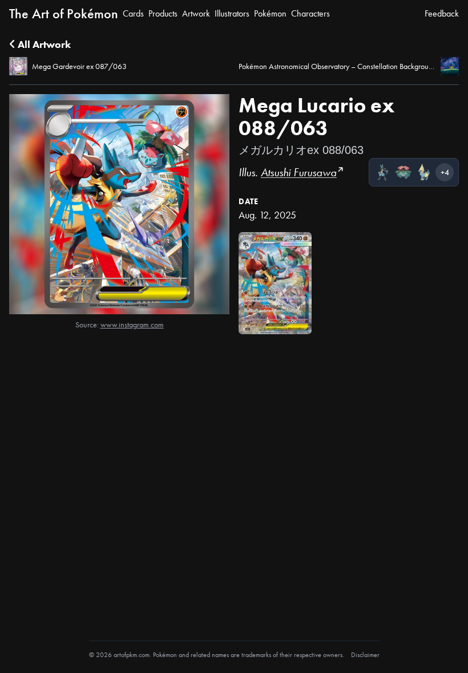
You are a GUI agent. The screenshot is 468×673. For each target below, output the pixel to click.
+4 (445, 172)
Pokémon (270, 13)
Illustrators (232, 13)
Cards (133, 13)
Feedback (442, 13)
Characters (310, 13)
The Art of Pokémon (63, 13)
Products (162, 13)
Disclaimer (365, 654)
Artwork (196, 13)
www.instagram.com (132, 324)
